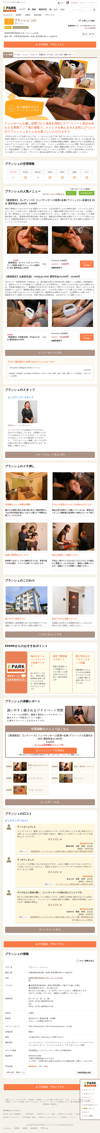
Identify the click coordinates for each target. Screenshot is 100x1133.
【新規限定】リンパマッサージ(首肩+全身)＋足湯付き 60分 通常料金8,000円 (61, 851)
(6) (58, 55)
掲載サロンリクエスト (86, 1100)
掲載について (10, 1100)
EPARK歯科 (30, 1114)
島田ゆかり (20, 425)
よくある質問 (48, 1100)
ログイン (83, 3)
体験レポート (88, 1108)
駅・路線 (32, 9)
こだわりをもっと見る (50, 634)
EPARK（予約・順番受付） (12, 1114)
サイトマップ (89, 1102)
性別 (61, 3)
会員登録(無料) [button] (86, 193)
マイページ (93, 3)
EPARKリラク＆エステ (9, 9)
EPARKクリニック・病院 (46, 1114)
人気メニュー (89, 1094)
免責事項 (53, 1104)
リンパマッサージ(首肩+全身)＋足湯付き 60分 (74, 884)
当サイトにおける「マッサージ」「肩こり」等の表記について (47, 1102)
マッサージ (7, 15)
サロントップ (89, 1090)
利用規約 (39, 1100)
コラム (67, 1100)
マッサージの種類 (18, 1102)
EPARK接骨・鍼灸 (28, 1117)
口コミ (86, 1112)
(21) (42, 55)
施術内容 (43, 9)
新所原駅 (37, 15)
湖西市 (27, 15)
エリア (22, 9)
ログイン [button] (71, 193)
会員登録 (74, 3)
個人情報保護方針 (77, 1102)
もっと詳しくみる (50, 802)
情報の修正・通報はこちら (16, 1072)
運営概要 (46, 1104)
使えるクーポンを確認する (53, 194)
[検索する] (94, 10)
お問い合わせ (59, 1100)
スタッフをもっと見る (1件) (50, 454)
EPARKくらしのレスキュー (48, 1117)
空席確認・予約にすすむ (51, 44)
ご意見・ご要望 (58, 9)
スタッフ (87, 1097)
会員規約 (31, 1100)
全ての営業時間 (90, 28)
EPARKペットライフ (68, 1117)
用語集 (8, 1102)
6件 (87, 34)
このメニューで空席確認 (51, 750)
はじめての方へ (21, 1100)
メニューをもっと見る (50, 352)
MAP (34, 20)
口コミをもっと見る (50, 929)
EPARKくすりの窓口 (65, 1114)
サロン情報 (88, 1116)
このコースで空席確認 (87, 264)
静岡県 (18, 15)
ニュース (74, 1100)
